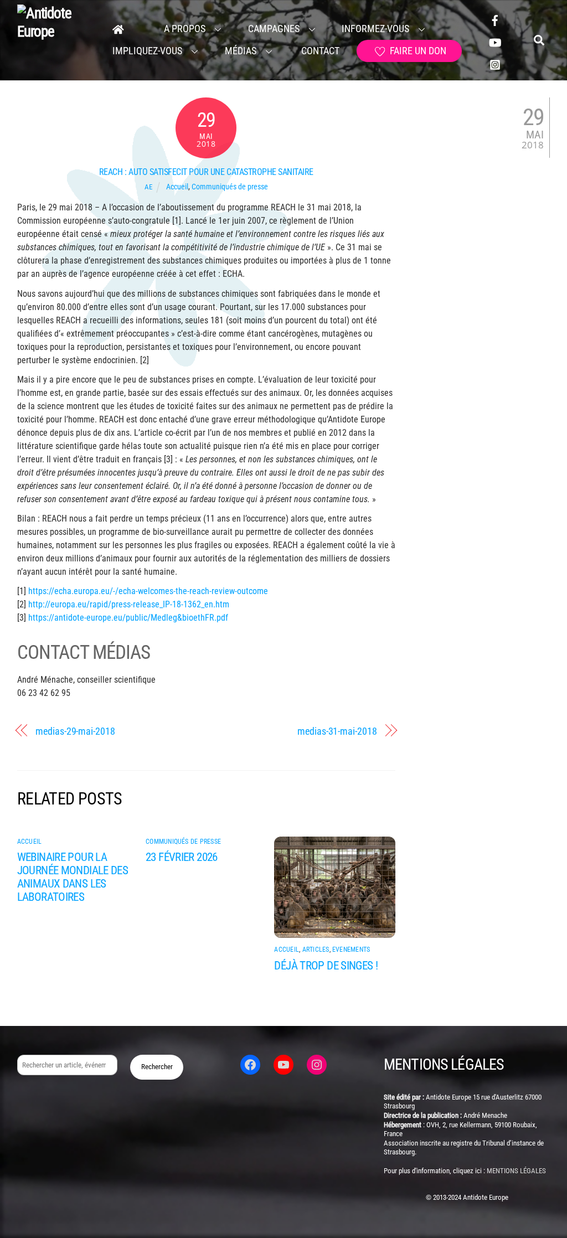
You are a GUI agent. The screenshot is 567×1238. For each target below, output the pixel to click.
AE (149, 187)
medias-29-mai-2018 (75, 731)
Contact (319, 50)
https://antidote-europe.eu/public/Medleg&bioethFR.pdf (128, 617)
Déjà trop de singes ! (326, 965)
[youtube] (495, 41)
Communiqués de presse (230, 187)
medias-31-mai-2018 (337, 731)
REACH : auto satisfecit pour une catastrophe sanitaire (206, 172)
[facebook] (495, 19)
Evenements (351, 949)
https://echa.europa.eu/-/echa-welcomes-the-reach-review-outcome (148, 591)
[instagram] (495, 63)
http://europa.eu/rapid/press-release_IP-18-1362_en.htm (128, 604)
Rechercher (157, 1066)
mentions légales (516, 1171)
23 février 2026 (182, 857)
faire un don (417, 50)
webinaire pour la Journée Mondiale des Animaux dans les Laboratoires (72, 877)
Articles (315, 949)
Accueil (177, 187)
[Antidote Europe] (57, 31)
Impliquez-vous (147, 50)
